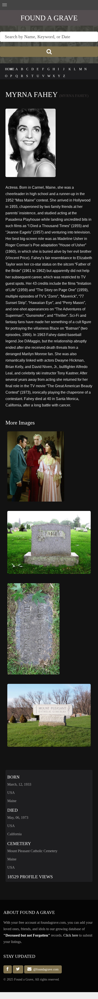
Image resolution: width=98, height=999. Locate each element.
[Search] (49, 51)
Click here (70, 935)
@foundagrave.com (45, 969)
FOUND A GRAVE (49, 18)
